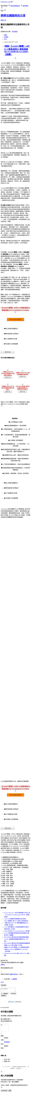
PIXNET (8, 1066)
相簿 (5, 35)
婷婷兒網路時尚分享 (13, 15)
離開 (10, 1090)
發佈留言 (3, 995)
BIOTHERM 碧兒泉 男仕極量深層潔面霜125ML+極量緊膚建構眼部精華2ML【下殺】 (16, 939)
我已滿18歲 (4, 1090)
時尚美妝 (15, 31)
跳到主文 (3, 20)
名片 (5, 39)
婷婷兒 (3, 964)
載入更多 (3, 985)
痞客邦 (12, 974)
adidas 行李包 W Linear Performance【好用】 (17, 931)
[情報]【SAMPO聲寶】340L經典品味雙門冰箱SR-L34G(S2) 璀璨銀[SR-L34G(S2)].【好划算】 (16, 949)
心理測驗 (14, 979)
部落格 (6, 37)
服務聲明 (18, 1068)
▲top (2, 982)
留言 (15, 974)
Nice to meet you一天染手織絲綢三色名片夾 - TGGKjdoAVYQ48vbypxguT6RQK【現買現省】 (17, 915)
